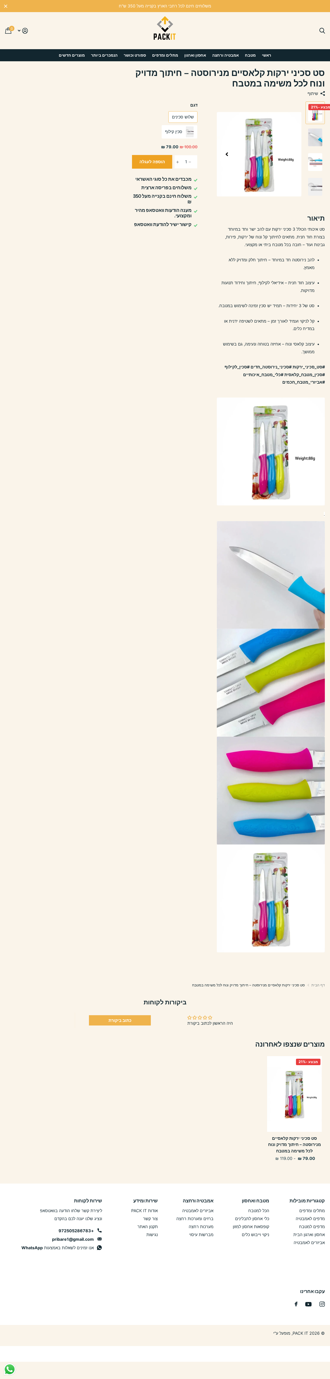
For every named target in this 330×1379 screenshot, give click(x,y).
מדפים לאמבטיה (310, 1218)
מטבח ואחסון (255, 1201)
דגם (193, 105)
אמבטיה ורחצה (225, 55)
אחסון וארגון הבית (309, 1234)
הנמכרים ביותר (104, 55)
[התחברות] (23, 31)
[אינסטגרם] (322, 1304)
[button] (226, 154)
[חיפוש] (322, 31)
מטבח (250, 55)
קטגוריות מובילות (307, 1201)
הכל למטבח (258, 1210)
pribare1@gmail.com (73, 1239)
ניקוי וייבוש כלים (255, 1234)
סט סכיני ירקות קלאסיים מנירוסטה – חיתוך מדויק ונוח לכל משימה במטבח (294, 1144)
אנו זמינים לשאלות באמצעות (57, 1247)
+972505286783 (76, 1230)
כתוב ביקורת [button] (120, 1020)
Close (5, 6)
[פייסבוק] (296, 1304)
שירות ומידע (145, 1201)
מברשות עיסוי (201, 1234)
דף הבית (318, 985)
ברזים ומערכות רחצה (194, 1218)
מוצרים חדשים (72, 55)
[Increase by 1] (176, 162)
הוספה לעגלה (152, 161)
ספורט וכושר (135, 55)
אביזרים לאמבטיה (309, 1242)
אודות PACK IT (144, 1210)
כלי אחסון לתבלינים (252, 1218)
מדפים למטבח (312, 1226)
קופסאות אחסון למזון (251, 1226)
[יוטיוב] (308, 1304)
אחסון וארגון (195, 55)
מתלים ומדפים (165, 55)
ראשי (266, 55)
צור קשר (150, 1218)
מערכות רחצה (201, 1226)
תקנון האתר (147, 1226)
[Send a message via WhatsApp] (10, 1369)
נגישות (152, 1234)
